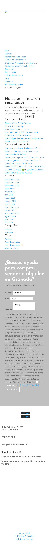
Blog (7, 78)
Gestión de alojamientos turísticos (19, 66)
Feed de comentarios (14, 245)
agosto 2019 (10, 216)
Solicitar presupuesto (14, 75)
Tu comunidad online (14, 84)
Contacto (9, 81)
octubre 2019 (10, 210)
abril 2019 (9, 222)
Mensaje (8, 309)
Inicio (7, 50)
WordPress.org (11, 248)
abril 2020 (9, 195)
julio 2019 (9, 219)
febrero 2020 (10, 201)
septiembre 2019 (12, 213)
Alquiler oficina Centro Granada (18, 123)
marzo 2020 (10, 198)
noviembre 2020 (12, 182)
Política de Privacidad (29, 385)
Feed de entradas (12, 242)
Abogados (9, 69)
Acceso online (11, 72)
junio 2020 (9, 188)
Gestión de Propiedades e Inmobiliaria (21, 63)
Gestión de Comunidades (15, 60)
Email (7, 298)
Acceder (8, 239)
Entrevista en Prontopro (15, 126)
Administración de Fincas (15, 57)
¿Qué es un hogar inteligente (17, 129)
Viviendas (9, 232)
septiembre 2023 (12, 179)
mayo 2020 (10, 192)
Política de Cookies (24, 539)
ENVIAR (12, 390)
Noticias (8, 229)
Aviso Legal (24, 533)
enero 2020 (10, 204)
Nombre (8, 292)
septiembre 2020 (12, 185)
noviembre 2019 (12, 207)
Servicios (8, 53)
